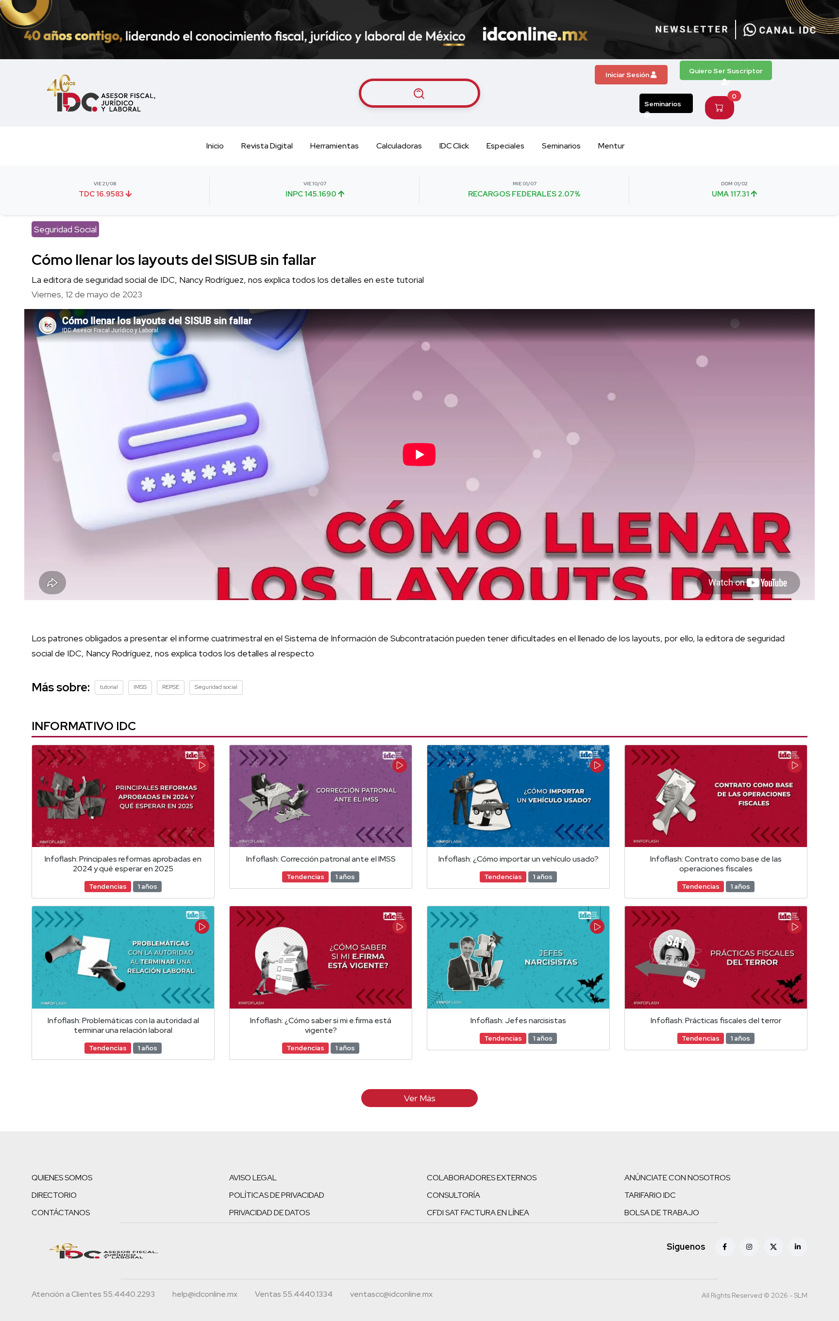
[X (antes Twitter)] (773, 1246)
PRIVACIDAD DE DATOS (269, 1212)
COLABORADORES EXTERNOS (482, 1178)
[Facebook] (725, 1246)
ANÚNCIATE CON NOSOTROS (677, 1178)
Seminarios (662, 103)
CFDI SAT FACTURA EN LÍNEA (478, 1212)
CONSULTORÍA (453, 1195)
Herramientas (334, 146)
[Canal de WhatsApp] (779, 29)
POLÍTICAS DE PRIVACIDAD (276, 1195)
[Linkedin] (797, 1246)
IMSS (140, 687)
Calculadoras (399, 146)
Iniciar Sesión (628, 74)
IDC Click (454, 146)
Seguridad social (216, 687)
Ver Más (420, 1098)
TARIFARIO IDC (650, 1195)
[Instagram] (749, 1246)
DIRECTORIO (54, 1195)
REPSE (170, 687)
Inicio (215, 146)
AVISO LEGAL (253, 1178)
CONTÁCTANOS (61, 1212)
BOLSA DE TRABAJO (661, 1212)
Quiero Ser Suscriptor (726, 70)
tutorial (109, 687)
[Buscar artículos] (419, 93)
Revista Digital (267, 146)
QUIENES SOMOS (62, 1178)
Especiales (505, 146)
